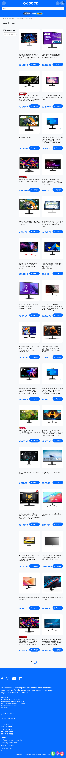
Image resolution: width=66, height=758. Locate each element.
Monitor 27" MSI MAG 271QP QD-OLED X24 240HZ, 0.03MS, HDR (29, 180)
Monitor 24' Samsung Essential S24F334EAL (29, 598)
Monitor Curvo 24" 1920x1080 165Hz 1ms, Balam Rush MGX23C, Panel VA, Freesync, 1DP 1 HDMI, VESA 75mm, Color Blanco (52, 432)
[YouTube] (14, 678)
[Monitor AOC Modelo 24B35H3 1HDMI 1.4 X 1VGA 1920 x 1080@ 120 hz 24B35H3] (29, 206)
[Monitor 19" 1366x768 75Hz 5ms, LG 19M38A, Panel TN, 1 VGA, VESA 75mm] (52, 81)
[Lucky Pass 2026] (23, 93)
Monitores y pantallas (16, 19)
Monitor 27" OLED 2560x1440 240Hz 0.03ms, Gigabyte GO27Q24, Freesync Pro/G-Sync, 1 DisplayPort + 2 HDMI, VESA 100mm (28, 392)
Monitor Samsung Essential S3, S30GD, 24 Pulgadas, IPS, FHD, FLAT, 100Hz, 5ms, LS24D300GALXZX (52, 265)
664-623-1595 (7, 724)
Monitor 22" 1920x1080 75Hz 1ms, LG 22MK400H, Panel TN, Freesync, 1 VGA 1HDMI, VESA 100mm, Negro (29, 558)
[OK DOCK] (30, 3)
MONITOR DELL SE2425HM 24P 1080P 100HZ (51, 473)
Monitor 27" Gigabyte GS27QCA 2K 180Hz (52, 598)
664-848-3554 (7, 732)
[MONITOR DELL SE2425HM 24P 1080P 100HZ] (52, 457)
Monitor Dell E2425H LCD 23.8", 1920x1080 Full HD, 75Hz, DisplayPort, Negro (28, 306)
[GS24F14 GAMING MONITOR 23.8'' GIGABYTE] (29, 457)
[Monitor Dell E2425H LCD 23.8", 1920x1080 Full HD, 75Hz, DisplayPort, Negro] (29, 290)
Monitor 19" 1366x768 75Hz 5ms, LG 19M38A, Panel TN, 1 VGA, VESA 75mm (52, 97)
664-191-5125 (6, 729)
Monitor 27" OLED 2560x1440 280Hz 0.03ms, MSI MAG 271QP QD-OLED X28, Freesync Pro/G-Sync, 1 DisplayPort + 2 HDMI (29, 641)
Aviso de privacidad (7, 745)
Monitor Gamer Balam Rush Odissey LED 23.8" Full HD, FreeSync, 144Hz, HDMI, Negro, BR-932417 (28, 265)
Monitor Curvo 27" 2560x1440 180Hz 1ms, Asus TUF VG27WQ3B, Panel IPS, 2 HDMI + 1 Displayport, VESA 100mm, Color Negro (29, 516)
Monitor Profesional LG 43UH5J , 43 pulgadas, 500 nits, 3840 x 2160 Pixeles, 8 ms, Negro (52, 557)
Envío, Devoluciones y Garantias (11, 740)
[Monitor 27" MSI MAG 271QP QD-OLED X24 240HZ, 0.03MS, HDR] (29, 164)
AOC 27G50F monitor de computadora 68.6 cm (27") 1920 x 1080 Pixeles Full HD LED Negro (51, 349)
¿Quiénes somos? (7, 748)
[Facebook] (2, 678)
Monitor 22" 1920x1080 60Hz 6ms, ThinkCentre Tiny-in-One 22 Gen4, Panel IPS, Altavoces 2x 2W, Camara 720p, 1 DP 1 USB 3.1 (52, 140)
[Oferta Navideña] (23, 428)
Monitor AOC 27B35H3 (26, 138)
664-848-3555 (7, 734)
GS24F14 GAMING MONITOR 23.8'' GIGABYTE (29, 473)
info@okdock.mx (9, 718)
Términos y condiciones (9, 743)
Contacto (4, 751)
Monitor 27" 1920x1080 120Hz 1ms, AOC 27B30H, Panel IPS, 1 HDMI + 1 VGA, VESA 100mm (29, 432)
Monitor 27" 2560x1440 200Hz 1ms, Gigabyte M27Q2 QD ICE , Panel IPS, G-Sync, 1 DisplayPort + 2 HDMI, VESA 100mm (29, 56)
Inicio (5, 19)
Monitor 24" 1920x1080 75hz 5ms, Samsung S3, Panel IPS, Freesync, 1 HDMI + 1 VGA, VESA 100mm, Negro (29, 349)
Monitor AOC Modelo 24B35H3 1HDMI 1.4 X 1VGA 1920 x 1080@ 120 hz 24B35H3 (29, 223)
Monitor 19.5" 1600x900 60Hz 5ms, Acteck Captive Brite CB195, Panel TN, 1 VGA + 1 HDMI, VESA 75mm (52, 182)
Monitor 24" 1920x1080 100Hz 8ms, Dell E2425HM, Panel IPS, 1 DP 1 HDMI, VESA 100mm (51, 55)
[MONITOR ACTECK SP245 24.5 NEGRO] (52, 499)
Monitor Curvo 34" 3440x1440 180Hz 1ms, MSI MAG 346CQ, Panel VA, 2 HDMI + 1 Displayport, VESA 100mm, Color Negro (29, 98)
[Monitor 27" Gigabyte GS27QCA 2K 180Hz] (52, 583)
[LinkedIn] (20, 678)
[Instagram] (7, 678)
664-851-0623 (8, 714)
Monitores (28, 19)
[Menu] (4, 3)
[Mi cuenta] (58, 3)
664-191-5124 (6, 727)
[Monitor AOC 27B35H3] (29, 123)
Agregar (35, 64)
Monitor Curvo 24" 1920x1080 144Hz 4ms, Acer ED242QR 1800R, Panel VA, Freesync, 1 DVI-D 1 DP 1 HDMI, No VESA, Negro (52, 307)
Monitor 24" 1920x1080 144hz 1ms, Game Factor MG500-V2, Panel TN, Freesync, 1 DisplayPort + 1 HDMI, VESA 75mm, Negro (52, 641)
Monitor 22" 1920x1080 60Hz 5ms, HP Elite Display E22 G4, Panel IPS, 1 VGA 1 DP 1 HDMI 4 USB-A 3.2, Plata (52, 223)
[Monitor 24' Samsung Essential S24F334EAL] (29, 583)
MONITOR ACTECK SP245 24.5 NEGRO (51, 515)
